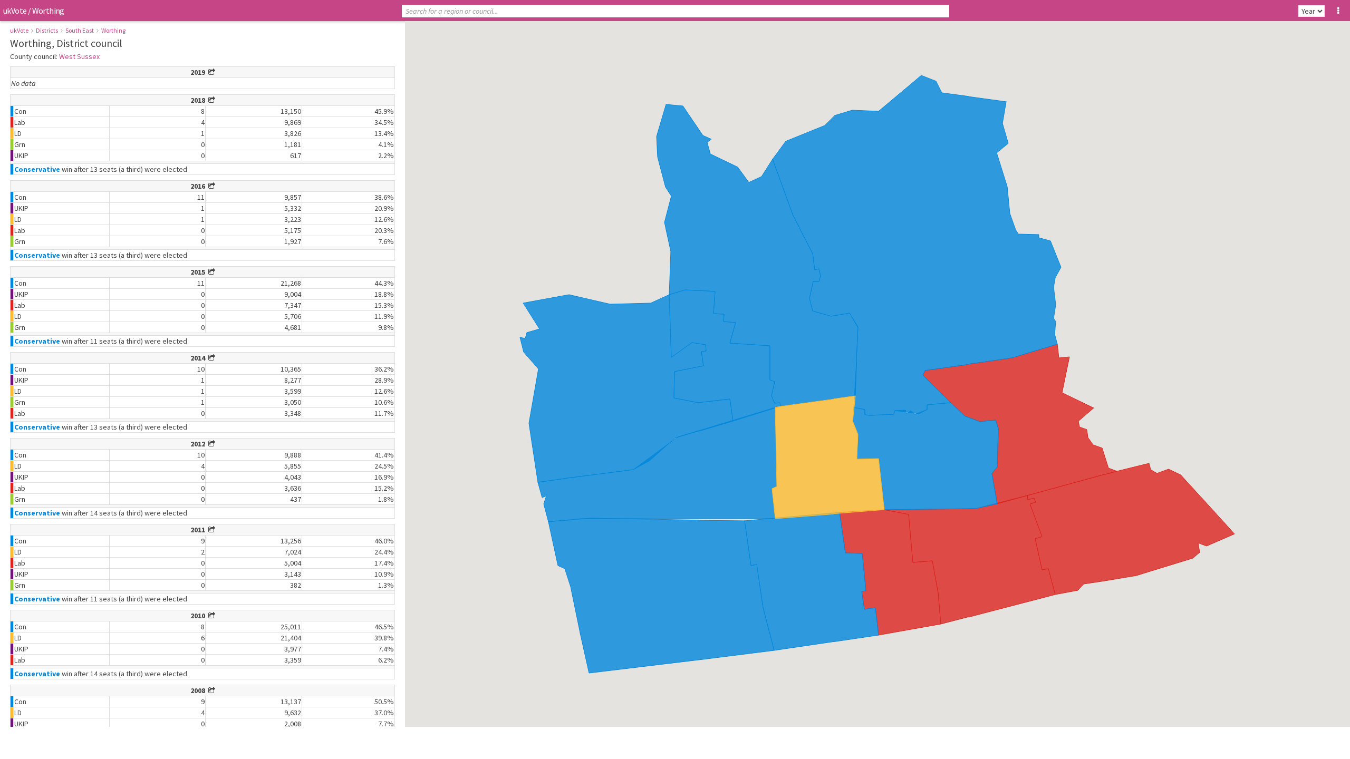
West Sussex (79, 56)
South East (79, 30)
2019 (199, 72)
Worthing (113, 30)
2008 (199, 690)
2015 (199, 272)
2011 (199, 529)
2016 (199, 186)
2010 (199, 615)
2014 (199, 358)
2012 (199, 444)
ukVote (14, 10)
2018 (199, 100)
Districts (47, 30)
